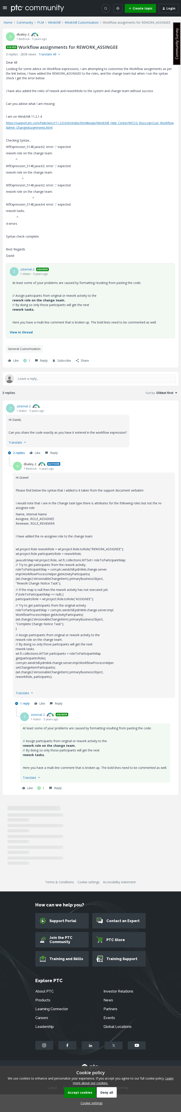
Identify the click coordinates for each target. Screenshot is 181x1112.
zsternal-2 (27, 269)
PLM (40, 22)
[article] (90, 430)
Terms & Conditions (59, 882)
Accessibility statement (119, 882)
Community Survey (176, 43)
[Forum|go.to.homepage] (37, 8)
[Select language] (117, 8)
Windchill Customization (82, 22)
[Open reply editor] (90, 379)
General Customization (24, 349)
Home (8, 22)
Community (25, 22)
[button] (5, 9)
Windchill (54, 22)
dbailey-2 (23, 34)
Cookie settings (88, 882)
